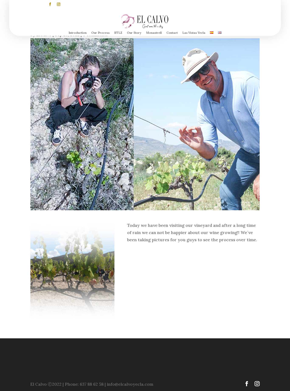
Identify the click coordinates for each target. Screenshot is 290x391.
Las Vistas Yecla (193, 33)
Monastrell (154, 33)
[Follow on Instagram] (58, 4)
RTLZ (118, 33)
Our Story (134, 33)
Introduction (78, 33)
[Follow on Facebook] (50, 4)
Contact (172, 33)
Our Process (100, 33)
